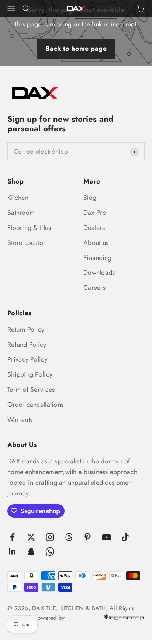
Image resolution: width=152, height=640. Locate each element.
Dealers (94, 227)
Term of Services (31, 389)
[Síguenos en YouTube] (106, 537)
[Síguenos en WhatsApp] (50, 552)
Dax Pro (94, 212)
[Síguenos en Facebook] (12, 537)
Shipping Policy (29, 374)
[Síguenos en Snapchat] (31, 552)
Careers (94, 287)
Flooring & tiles (29, 227)
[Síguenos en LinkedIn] (12, 552)
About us (95, 243)
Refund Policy (26, 344)
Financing (97, 258)
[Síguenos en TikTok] (125, 537)
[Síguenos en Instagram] (50, 537)
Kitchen (17, 197)
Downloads (99, 272)
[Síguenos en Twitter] (31, 537)
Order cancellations (35, 404)
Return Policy (26, 329)
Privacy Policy (27, 359)
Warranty (20, 419)
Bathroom (21, 212)
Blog (89, 197)
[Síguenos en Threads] (69, 537)
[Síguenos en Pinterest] (88, 537)
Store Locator (26, 243)
